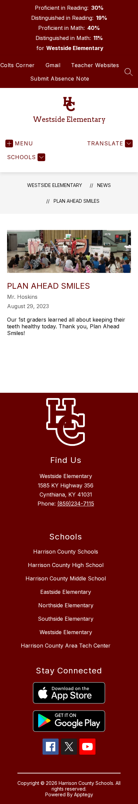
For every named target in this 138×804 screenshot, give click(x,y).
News (104, 185)
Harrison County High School (66, 565)
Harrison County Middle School (65, 578)
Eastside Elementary (65, 591)
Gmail (53, 65)
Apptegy (83, 794)
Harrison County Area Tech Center (66, 645)
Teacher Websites (95, 65)
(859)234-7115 (75, 503)
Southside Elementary (65, 618)
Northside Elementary (65, 605)
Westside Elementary (54, 185)
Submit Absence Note (59, 78)
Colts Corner (17, 65)
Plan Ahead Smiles (76, 201)
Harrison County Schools (65, 551)
